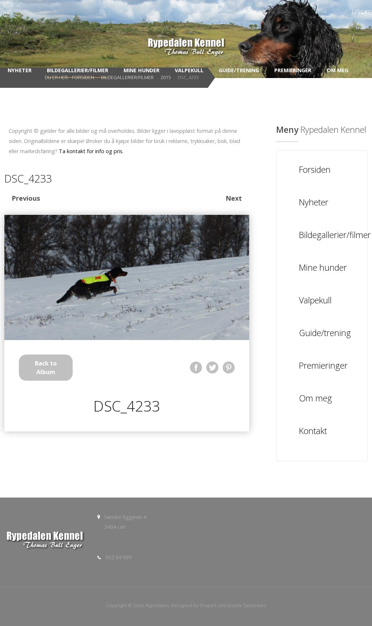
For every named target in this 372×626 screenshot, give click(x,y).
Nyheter (20, 70)
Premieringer (292, 70)
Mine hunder (141, 70)
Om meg (337, 70)
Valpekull (189, 70)
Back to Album (46, 367)
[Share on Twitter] (212, 367)
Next (234, 198)
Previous (26, 198)
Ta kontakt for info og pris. (91, 151)
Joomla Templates (246, 605)
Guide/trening (239, 70)
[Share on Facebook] (196, 367)
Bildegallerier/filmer (77, 70)
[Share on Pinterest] (229, 367)
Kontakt (188, 90)
